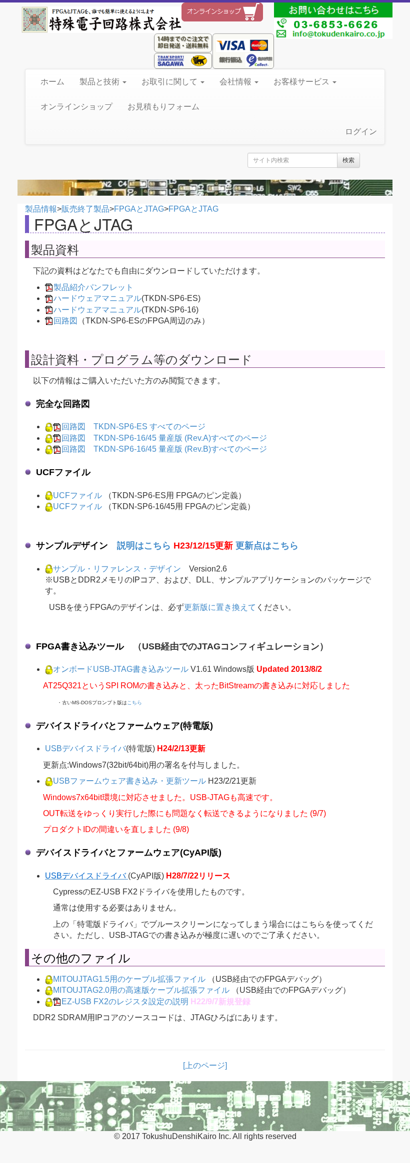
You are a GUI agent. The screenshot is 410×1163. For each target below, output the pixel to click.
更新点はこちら (267, 546)
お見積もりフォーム (164, 106)
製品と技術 (101, 81)
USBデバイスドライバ (85, 748)
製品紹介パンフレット (94, 287)
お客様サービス (303, 81)
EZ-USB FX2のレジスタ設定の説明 (125, 1001)
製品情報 (41, 209)
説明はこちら (144, 546)
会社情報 (237, 81)
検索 (348, 160)
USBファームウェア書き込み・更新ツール (129, 781)
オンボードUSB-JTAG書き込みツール (120, 669)
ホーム (52, 81)
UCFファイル (77, 495)
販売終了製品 (86, 209)
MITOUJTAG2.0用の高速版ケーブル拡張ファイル (141, 990)
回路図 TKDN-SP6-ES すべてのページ (134, 426)
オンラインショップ (76, 106)
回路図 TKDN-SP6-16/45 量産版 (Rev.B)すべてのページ (164, 449)
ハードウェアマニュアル (98, 298)
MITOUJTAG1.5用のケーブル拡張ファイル (129, 979)
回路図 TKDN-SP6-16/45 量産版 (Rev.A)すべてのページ (164, 438)
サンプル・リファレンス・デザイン (117, 569)
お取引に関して (171, 81)
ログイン (361, 131)
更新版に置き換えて (220, 607)
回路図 (66, 320)
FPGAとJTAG (139, 209)
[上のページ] (205, 1065)
